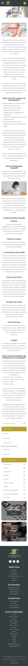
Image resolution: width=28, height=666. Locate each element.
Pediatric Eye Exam (14, 589)
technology (6, 497)
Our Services (6, 438)
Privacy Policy (17, 659)
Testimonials (6, 449)
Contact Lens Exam (14, 591)
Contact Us (6, 454)
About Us (5, 433)
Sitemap (23, 659)
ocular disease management (10, 494)
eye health (6, 479)
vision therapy (7, 464)
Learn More (14, 513)
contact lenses (7, 471)
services (5, 468)
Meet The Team (7, 443)
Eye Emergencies (14, 594)
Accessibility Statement (8, 659)
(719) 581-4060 (15, 607)
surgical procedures (8, 483)
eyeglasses (6, 475)
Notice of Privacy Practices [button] (9, 446)
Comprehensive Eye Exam (14, 587)
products (5, 486)
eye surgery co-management (11, 490)
